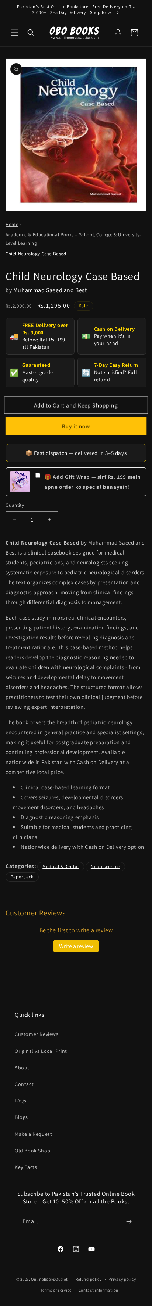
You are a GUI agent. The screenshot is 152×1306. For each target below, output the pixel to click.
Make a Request (33, 1134)
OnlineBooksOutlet (49, 1279)
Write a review (76, 946)
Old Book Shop (33, 1150)
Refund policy (89, 1279)
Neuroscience (105, 866)
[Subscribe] (129, 1221)
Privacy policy (122, 1279)
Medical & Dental (60, 866)
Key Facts (26, 1167)
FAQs (20, 1100)
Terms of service (56, 1290)
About (22, 1067)
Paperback (22, 876)
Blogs (21, 1117)
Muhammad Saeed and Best (50, 290)
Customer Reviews (37, 1034)
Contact (24, 1084)
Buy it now (76, 426)
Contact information (98, 1290)
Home (12, 224)
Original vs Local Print (41, 1051)
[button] (15, 33)
